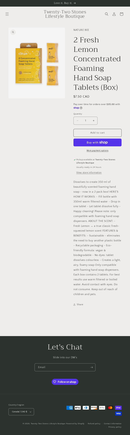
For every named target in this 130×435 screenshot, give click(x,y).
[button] (7, 14)
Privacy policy (115, 427)
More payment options (98, 150)
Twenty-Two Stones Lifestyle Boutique (48, 424)
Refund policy (94, 424)
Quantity (77, 114)
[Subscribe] (91, 367)
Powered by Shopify (75, 424)
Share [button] (80, 304)
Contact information (113, 424)
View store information (89, 172)
